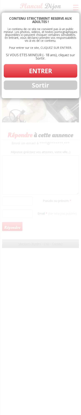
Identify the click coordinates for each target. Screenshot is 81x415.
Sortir (40, 85)
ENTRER (40, 71)
